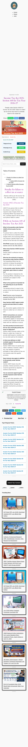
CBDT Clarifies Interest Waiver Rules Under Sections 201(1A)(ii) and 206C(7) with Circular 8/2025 (14, 563)
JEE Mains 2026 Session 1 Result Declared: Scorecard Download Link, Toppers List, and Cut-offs (14, 661)
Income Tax (13, 137)
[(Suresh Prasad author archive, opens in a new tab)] (22, 487)
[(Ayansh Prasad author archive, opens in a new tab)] (13, 487)
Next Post (21, 418)
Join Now (21, 143)
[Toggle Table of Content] (4, 174)
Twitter (16, 118)
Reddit (14, 413)
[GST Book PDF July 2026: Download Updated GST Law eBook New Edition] (14, 504)
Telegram (19, 413)
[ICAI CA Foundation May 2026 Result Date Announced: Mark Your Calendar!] (14, 676)
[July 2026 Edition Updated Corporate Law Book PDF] (14, 602)
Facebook (21, 118)
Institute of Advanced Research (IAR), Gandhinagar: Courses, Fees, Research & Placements (14, 538)
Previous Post (8, 418)
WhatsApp (10, 118)
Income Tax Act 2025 (8, 139)
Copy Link (5, 410)
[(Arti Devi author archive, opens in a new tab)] (5, 487)
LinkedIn (21, 398)
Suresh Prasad (16, 392)
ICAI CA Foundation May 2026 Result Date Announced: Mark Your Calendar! (14, 686)
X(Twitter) (16, 399)
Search (23, 163)
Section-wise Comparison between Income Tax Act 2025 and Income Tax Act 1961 (13, 297)
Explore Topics (8, 158)
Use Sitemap (20, 158)
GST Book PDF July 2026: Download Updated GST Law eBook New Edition (14, 514)
